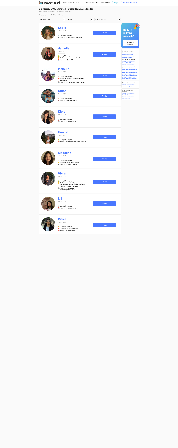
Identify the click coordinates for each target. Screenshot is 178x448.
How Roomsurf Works (103, 3)
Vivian (62, 173)
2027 (64, 51)
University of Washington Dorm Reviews (128, 94)
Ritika (62, 219)
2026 (64, 135)
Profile (104, 33)
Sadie (62, 28)
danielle (63, 48)
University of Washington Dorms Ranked (128, 97)
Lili (60, 198)
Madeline (64, 153)
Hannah (63, 132)
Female (60, 30)
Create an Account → (130, 3)
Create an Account (130, 43)
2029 (64, 156)
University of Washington (128, 53)
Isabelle (63, 69)
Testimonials (90, 3)
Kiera (62, 111)
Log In (116, 3)
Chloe (62, 91)
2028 (64, 30)
